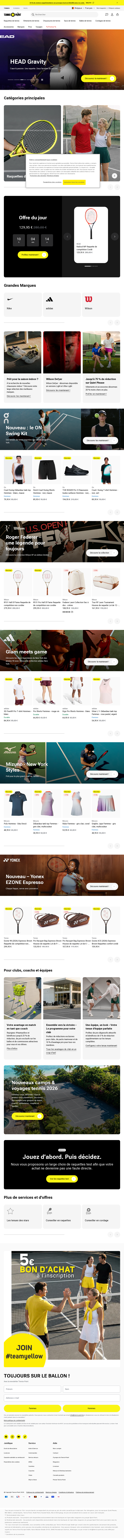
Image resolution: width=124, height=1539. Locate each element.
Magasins (56, 1462)
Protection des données (38, 176)
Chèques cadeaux (114, 8)
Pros (30, 27)
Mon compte (57, 1448)
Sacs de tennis (70, 21)
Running (16, 8)
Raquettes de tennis (11, 21)
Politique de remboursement (85, 1492)
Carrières (31, 1466)
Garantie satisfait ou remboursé (14, 1457)
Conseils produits (58, 1475)
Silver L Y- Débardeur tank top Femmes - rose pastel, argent (104, 712)
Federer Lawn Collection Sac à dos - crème (75, 603)
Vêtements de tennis (31, 21)
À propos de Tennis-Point (61, 1457)
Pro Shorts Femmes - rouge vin (46, 711)
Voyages (39, 27)
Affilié (30, 1462)
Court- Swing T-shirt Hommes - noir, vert (105, 491)
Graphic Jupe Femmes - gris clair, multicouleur (104, 825)
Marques (21, 27)
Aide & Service (33, 1448)
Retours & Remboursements (62, 1471)
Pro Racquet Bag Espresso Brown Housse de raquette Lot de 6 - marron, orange (76, 942)
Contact (55, 1453)
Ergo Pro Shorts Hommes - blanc (76, 711)
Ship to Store (32, 1480)
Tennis (6, 8)
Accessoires (9, 27)
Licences (7, 1453)
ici (45, 173)
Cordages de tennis (103, 21)
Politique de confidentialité (35, 1492)
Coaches (31, 1471)
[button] (110, 187)
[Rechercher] (33, 14)
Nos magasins (101, 8)
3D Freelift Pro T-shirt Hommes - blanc (18, 712)
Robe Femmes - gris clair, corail (75, 824)
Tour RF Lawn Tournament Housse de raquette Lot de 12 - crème (105, 604)
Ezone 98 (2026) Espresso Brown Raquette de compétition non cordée (18, 942)
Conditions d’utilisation (66, 1492)
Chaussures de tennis (51, 21)
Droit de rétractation (10, 1448)
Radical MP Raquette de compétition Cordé (87, 248)
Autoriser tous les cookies (74, 182)
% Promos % (51, 27)
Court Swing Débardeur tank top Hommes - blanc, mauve (17, 491)
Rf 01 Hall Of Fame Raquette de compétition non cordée (17, 603)
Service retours (33, 1457)
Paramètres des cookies (11, 1462)
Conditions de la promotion (15, 1534)
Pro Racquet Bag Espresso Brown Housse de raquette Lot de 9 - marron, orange (47, 942)
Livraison (56, 1466)
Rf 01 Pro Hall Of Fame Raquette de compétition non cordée (47, 603)
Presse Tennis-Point (59, 1480)
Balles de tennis (85, 21)
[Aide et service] (106, 14)
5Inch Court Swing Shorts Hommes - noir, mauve (44, 491)
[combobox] (64, 14)
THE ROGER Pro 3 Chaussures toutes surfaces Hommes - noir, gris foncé (75, 492)
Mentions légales (51, 1492)
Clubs (30, 1475)
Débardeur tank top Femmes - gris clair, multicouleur (45, 825)
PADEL (25, 8)
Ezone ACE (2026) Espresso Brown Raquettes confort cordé (105, 942)
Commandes (32, 1453)
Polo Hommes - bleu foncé (15, 824)
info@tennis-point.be (77, 1415)
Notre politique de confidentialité (14, 1420)
